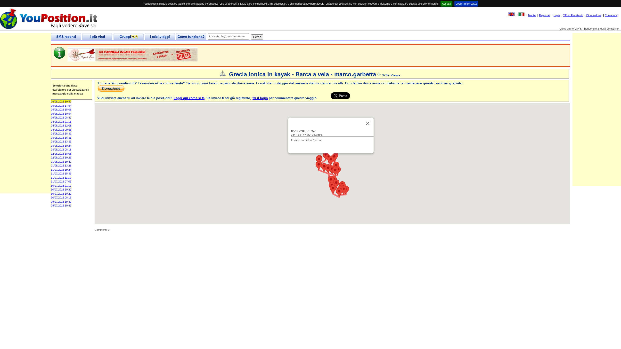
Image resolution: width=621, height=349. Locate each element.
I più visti (97, 37)
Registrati (544, 15)
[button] (335, 171)
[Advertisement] (25, 120)
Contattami (611, 15)
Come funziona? (191, 37)
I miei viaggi (160, 37)
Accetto (446, 3)
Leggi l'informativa (466, 3)
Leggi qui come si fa (189, 98)
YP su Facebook (573, 15)
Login (557, 15)
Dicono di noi (593, 15)
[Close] (368, 123)
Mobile (532, 15)
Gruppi (125, 37)
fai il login (260, 98)
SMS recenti (66, 37)
